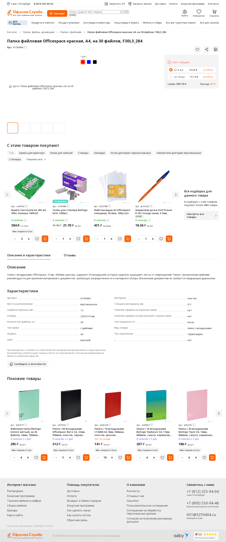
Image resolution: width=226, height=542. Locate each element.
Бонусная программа (192, 4)
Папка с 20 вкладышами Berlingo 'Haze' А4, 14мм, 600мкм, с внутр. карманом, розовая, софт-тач (195, 433)
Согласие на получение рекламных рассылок (149, 520)
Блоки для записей (61, 152)
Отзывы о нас (135, 496)
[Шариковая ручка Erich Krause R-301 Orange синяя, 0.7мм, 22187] (153, 186)
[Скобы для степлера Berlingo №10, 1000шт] (71, 186)
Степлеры (15, 159)
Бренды (12, 510)
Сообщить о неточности (30, 364)
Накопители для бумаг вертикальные (179, 152)
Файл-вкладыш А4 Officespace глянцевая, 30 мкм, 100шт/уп (112, 211)
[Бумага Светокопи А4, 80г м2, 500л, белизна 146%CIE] (29, 186)
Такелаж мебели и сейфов (24, 501)
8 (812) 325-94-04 (43, 3)
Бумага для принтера (32, 152)
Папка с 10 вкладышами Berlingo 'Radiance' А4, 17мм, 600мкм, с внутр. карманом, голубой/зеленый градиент (153, 433)
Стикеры (83, 152)
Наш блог (133, 501)
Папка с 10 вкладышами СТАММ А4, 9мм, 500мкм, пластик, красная (109, 432)
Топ (11, 152)
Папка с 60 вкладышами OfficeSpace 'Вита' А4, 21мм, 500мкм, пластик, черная (68, 432)
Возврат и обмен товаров (84, 501)
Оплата (173, 4)
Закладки (99, 152)
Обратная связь (77, 520)
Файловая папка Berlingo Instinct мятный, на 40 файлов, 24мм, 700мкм (25, 432)
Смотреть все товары (195, 215)
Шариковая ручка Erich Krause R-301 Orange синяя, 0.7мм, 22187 (153, 213)
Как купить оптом (79, 515)
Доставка (160, 4)
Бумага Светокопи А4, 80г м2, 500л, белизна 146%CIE (28, 211)
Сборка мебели (17, 505)
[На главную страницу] (24, 15)
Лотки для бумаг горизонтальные (131, 152)
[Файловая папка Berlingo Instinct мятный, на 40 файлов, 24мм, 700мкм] (28, 405)
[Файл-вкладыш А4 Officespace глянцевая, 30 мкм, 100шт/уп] (112, 186)
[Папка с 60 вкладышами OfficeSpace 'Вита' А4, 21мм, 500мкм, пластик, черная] (71, 405)
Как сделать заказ (78, 510)
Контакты (213, 4)
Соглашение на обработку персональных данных (144, 512)
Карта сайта (15, 515)
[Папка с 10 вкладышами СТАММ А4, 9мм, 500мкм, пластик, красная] (113, 405)
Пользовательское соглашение (147, 505)
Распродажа (15, 491)
